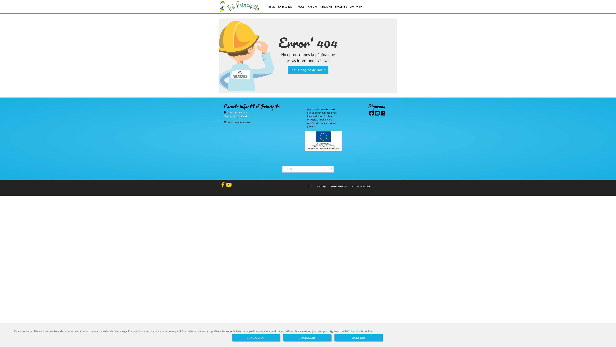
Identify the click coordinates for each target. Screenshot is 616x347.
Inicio (309, 186)
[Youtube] (377, 114)
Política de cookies (362, 331)
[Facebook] (371, 114)
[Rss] (383, 114)
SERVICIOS (326, 6)
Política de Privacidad (361, 186)
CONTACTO (356, 6)
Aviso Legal (321, 186)
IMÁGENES (341, 6)
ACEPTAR (358, 337)
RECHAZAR (307, 337)
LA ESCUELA (285, 6)
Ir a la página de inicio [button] (308, 70)
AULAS (300, 6)
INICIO (271, 6)
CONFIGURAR (256, 337)
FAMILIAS (312, 6)
